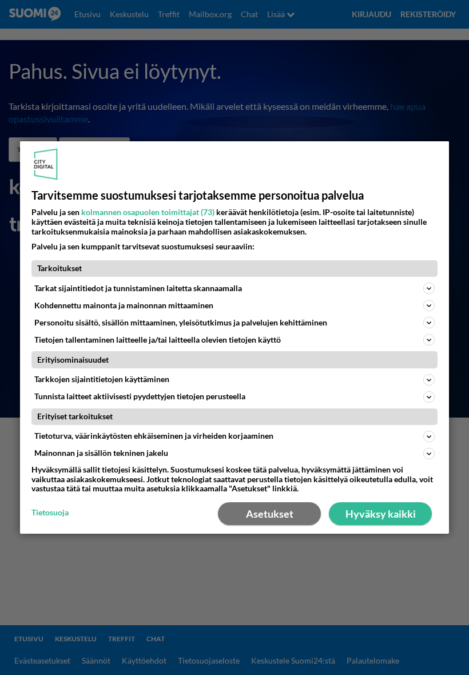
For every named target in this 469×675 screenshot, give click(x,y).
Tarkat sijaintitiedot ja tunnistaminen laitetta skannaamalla (138, 288)
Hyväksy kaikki (380, 513)
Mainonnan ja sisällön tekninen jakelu (101, 453)
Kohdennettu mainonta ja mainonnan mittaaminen (123, 305)
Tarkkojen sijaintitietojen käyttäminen (101, 379)
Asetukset (269, 513)
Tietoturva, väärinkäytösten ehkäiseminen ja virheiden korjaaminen (153, 435)
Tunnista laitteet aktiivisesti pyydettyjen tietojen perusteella (139, 396)
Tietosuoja (50, 512)
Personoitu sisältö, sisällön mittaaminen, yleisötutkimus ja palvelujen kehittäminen (180, 322)
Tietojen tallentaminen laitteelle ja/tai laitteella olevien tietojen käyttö (157, 339)
